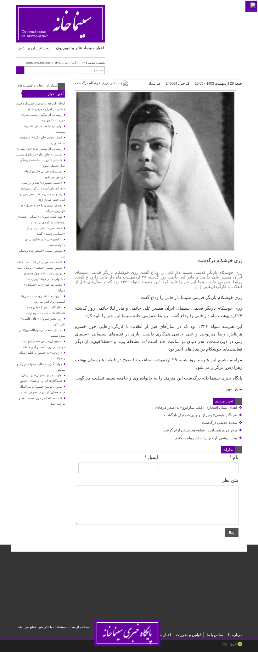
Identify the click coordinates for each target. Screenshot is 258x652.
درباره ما (235, 634)
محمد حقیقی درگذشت (222, 422)
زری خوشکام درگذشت (219, 260)
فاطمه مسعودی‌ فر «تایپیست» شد (39, 262)
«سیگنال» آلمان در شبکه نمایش (41, 381)
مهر (229, 388)
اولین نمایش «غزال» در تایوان (42, 375)
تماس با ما (215, 634)
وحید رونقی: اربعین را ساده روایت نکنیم (208, 438)
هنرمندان (154, 83)
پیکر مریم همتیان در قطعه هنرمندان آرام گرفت (202, 430)
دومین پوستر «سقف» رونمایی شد (39, 267)
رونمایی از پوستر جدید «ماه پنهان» (39, 148)
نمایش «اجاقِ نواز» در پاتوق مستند (39, 154)
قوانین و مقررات (189, 634)
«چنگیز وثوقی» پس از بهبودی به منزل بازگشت (203, 415)
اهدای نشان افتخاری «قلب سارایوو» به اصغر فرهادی (198, 407)
